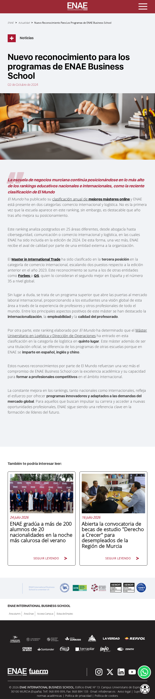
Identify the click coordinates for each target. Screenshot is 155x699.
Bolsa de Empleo (65, 613)
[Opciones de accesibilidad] (145, 689)
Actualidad (24, 22)
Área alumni (14, 613)
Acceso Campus (45, 613)
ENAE (11, 22)
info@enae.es (106, 691)
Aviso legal (124, 691)
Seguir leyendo (46, 558)
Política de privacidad (78, 696)
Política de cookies (106, 696)
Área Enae (29, 613)
